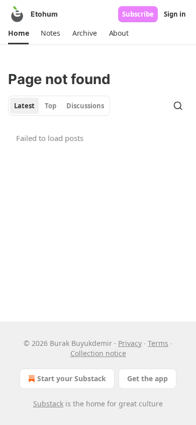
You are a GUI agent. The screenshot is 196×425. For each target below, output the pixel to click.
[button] (18, 33)
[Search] (178, 106)
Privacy (130, 343)
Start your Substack (71, 378)
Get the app (147, 378)
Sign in (175, 14)
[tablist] (59, 106)
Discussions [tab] (85, 105)
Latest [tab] (24, 105)
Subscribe (138, 14)
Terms (158, 343)
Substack (48, 403)
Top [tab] (50, 105)
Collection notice (98, 353)
